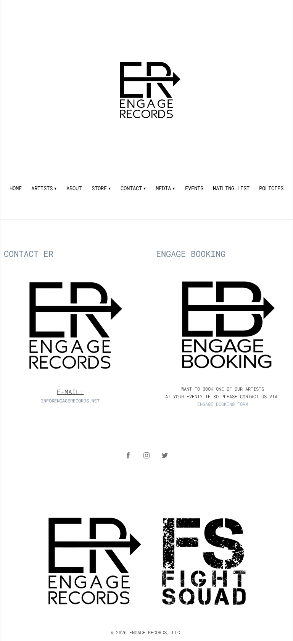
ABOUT (74, 188)
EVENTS (194, 188)
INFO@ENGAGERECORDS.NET (70, 400)
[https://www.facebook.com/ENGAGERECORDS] (128, 455)
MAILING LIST (231, 188)
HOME (16, 188)
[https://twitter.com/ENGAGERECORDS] (165, 455)
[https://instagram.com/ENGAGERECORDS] (146, 455)
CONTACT (131, 188)
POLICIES (271, 188)
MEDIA (163, 188)
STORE (99, 188)
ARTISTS (42, 188)
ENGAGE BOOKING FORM (222, 404)
